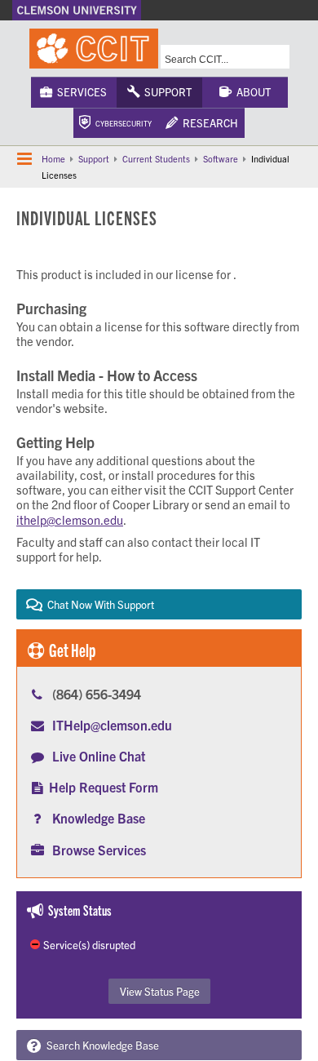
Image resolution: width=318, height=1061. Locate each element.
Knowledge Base (98, 818)
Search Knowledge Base (100, 1045)
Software (220, 158)
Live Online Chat (98, 756)
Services (79, 92)
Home (53, 158)
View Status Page (160, 991)
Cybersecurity (121, 123)
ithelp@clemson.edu (69, 519)
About (251, 92)
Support (165, 92)
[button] (24, 159)
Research (208, 123)
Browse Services (99, 849)
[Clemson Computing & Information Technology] (93, 49)
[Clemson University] (76, 10)
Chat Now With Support (98, 604)
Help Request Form (103, 787)
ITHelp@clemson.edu (112, 725)
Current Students (156, 158)
